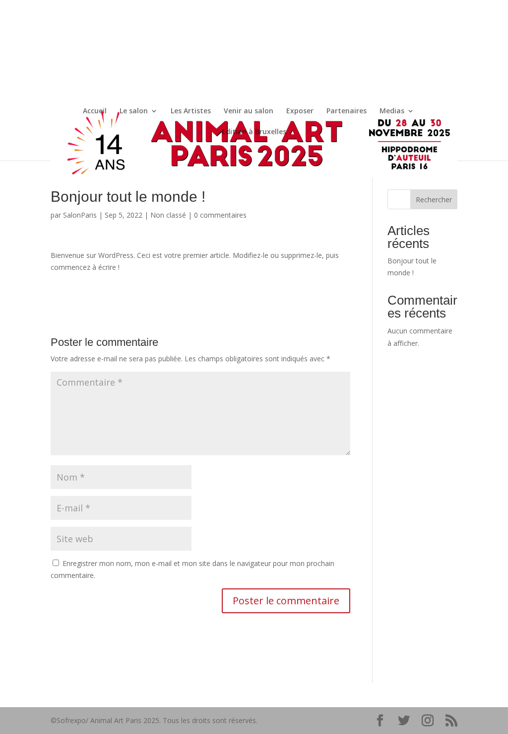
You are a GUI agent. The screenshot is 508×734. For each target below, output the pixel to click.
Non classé (168, 215)
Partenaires (346, 111)
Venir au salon (248, 111)
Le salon (134, 111)
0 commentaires (220, 215)
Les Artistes (191, 111)
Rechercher (434, 199)
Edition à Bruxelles (254, 132)
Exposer (300, 111)
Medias (392, 111)
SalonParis (80, 215)
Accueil (95, 111)
